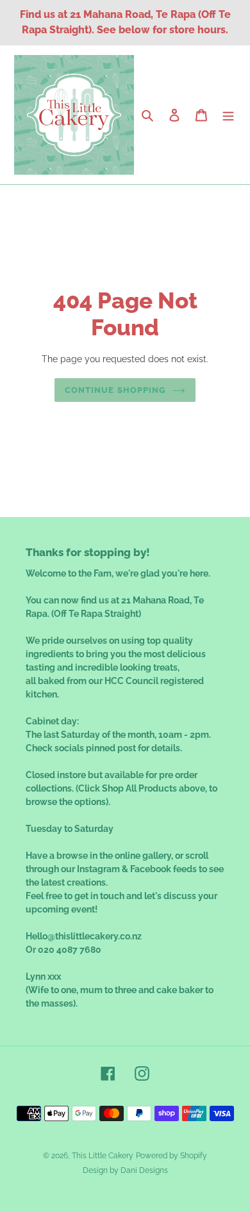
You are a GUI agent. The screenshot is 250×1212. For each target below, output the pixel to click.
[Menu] (228, 115)
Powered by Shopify (171, 1155)
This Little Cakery (102, 1155)
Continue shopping (115, 390)
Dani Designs (144, 1170)
